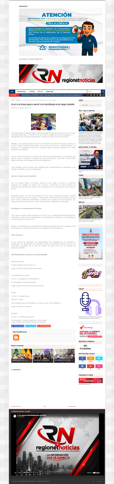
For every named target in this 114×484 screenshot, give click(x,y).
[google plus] (103, 95)
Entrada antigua (72, 406)
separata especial (21, 91)
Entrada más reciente (16, 406)
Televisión (31, 91)
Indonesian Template (29, 481)
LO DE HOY (28, 107)
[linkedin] (100, 95)
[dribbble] (97, 95)
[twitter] (91, 95)
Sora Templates (21, 481)
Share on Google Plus (45, 326)
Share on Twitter (31, 326)
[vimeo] (94, 95)
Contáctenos (99, 481)
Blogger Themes (45, 481)
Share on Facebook (19, 326)
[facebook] (88, 95)
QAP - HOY (40, 91)
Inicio (12, 91)
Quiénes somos (49, 91)
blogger (39, 481)
